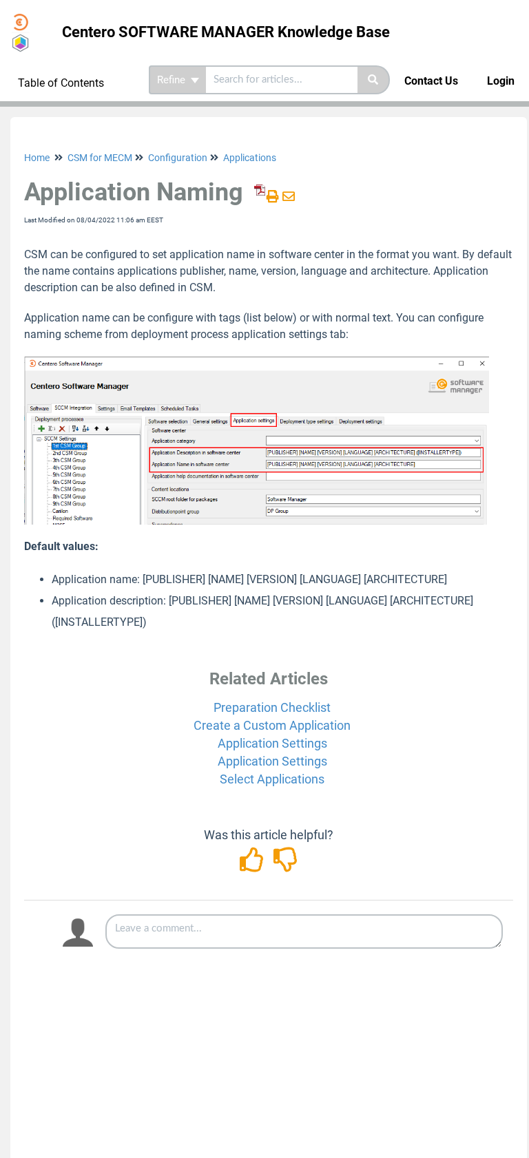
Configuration (177, 157)
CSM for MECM (100, 157)
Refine (172, 80)
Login (501, 80)
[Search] (373, 79)
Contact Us (431, 80)
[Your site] (26, 18)
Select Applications (272, 779)
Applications (249, 157)
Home (37, 157)
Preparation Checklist (272, 707)
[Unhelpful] (285, 864)
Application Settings (272, 743)
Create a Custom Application (272, 725)
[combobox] (282, 79)
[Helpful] (253, 864)
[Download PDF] (257, 196)
